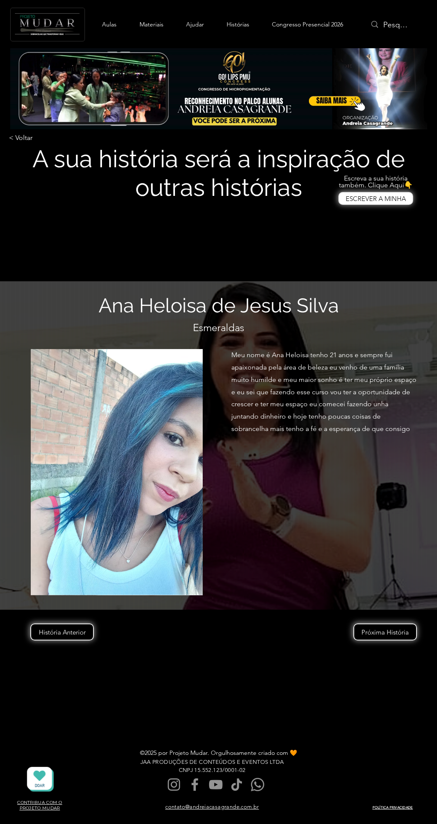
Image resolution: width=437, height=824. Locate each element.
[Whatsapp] (257, 784)
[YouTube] (215, 784)
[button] (109, 24)
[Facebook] (194, 784)
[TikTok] (236, 784)
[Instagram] (174, 784)
